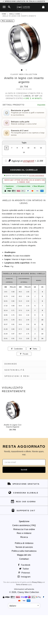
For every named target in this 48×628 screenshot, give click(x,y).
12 (41, 148)
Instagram (25, 576)
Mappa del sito (24, 555)
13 (24, 152)
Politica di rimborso (24, 543)
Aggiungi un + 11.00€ (27, 161)
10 (28, 148)
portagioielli (28, 161)
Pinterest (25, 573)
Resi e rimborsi (24, 533)
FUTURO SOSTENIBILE (36, 175)
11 (35, 148)
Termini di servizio (24, 547)
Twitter (25, 569)
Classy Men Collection (28, 592)
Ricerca (24, 537)
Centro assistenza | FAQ (24, 525)
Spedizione (24, 521)
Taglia (24, 143)
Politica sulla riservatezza (24, 551)
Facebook (25, 565)
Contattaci (24, 559)
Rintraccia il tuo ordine (24, 529)
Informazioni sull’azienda (24, 589)
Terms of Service (22, 584)
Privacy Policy (37, 582)
